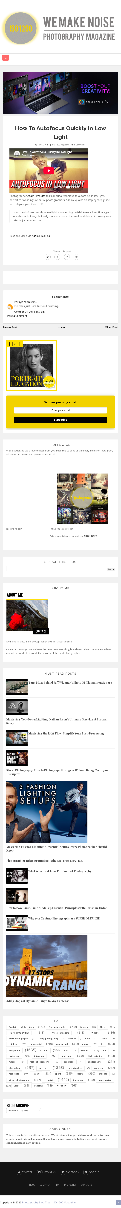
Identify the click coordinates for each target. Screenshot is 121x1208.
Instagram (49, 1172)
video (17, 1085)
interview (39, 1056)
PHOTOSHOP (70, 1185)
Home (61, 327)
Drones (84, 1027)
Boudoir (13, 1027)
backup (72, 1038)
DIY (58, 1185)
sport (58, 1073)
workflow (61, 1085)
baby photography (49, 1038)
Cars (31, 1027)
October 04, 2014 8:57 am (29, 311)
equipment (14, 1050)
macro (12, 1062)
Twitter (26, 1172)
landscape (66, 1056)
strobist (48, 1080)
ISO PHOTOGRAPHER (19, 1033)
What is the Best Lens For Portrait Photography (59, 871)
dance (85, 1044)
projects (98, 1068)
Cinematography (57, 1027)
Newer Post (10, 327)
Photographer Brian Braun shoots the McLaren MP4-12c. (44, 861)
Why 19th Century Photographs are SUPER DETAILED (64, 918)
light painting (95, 1056)
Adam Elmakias (36, 196)
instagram (14, 1056)
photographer (95, 1062)
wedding (38, 1085)
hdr (104, 1050)
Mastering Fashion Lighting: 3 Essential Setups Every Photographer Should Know (56, 848)
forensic (85, 1050)
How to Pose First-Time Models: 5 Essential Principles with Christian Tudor (56, 908)
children (13, 1044)
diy (102, 1044)
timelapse (78, 1080)
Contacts (86, 1185)
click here (90, 536)
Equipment (46, 1185)
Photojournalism (60, 1033)
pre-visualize (75, 1068)
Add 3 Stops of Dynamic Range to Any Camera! (37, 1001)
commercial (35, 1044)
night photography (39, 1062)
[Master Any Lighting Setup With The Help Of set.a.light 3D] (60, 93)
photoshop (14, 1068)
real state (14, 1073)
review (35, 1073)
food (65, 1050)
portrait (43, 1068)
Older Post (111, 327)
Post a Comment (17, 316)
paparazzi (69, 1062)
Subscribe (60, 419)
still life (103, 1073)
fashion (44, 1050)
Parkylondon (22, 302)
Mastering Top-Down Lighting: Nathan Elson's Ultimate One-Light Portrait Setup (56, 721)
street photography (19, 1080)
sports (80, 1073)
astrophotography (18, 1038)
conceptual (62, 1044)
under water (104, 1080)
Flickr (103, 1027)
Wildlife (96, 1033)
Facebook (72, 1172)
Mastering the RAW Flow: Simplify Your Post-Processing (66, 733)
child (104, 1038)
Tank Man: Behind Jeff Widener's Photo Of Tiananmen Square (70, 682)
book (87, 1038)
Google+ (94, 1172)
